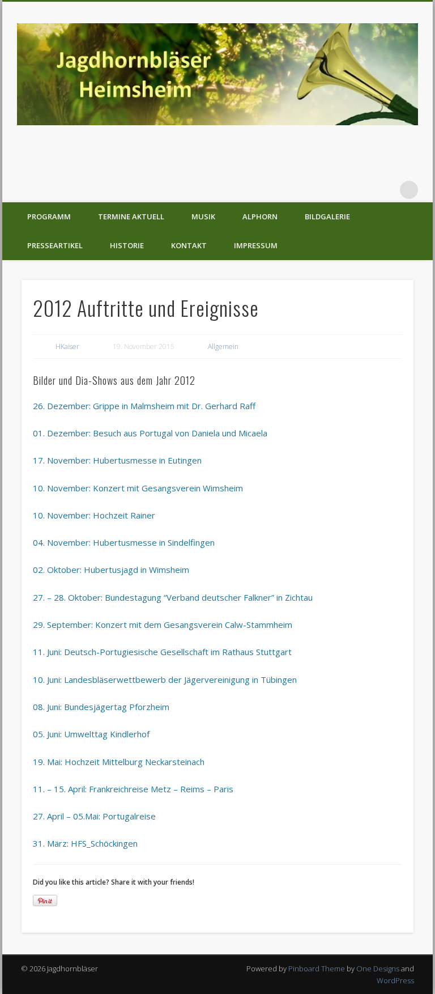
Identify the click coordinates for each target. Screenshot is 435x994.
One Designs (377, 968)
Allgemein (223, 346)
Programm (49, 216)
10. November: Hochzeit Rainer (94, 515)
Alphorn (260, 216)
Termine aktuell (131, 216)
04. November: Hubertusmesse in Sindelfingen (124, 542)
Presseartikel (55, 245)
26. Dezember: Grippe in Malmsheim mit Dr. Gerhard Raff (144, 405)
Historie (127, 245)
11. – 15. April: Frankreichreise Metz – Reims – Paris (133, 789)
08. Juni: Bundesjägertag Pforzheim (101, 706)
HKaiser (67, 346)
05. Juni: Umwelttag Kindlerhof (91, 734)
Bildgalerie (327, 216)
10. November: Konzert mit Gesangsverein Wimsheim (138, 488)
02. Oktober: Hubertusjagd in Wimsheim (111, 569)
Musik (203, 216)
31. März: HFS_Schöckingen (85, 843)
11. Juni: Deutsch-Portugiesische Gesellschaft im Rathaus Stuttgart (162, 651)
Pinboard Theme (316, 968)
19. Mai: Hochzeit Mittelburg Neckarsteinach (118, 761)
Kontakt (189, 245)
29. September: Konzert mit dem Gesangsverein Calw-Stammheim (162, 624)
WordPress (395, 980)
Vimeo (386, 190)
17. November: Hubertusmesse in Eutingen (117, 460)
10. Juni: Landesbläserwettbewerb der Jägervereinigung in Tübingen (165, 679)
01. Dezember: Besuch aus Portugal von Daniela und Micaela (150, 433)
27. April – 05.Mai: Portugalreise (94, 816)
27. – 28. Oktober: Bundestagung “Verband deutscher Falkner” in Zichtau (173, 597)
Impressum (256, 245)
